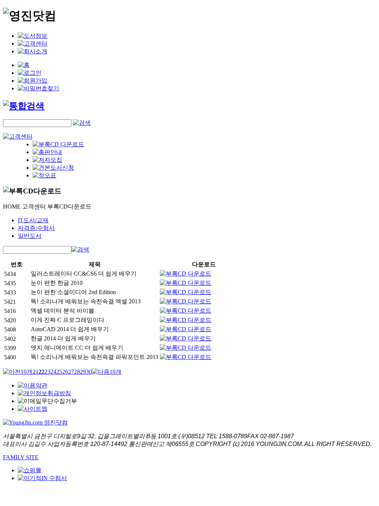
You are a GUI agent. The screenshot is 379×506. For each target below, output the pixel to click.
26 (65, 372)
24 (53, 372)
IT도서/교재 (33, 220)
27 (71, 372)
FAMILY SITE (20, 457)
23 (47, 372)
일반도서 (29, 236)
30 (89, 372)
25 (59, 372)
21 (35, 372)
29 (83, 372)
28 (77, 372)
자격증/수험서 (36, 228)
